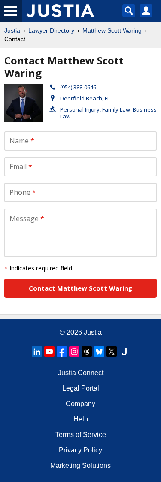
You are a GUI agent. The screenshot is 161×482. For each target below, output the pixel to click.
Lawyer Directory (51, 30)
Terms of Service (80, 434)
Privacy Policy (80, 450)
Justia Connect (80, 372)
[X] (111, 351)
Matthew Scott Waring (112, 30)
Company (80, 403)
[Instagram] (74, 351)
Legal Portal (80, 388)
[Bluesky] (99, 351)
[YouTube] (49, 351)
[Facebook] (62, 351)
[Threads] (87, 351)
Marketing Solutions (80, 465)
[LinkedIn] (37, 351)
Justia (12, 30)
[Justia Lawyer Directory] (124, 351)
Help (80, 419)
